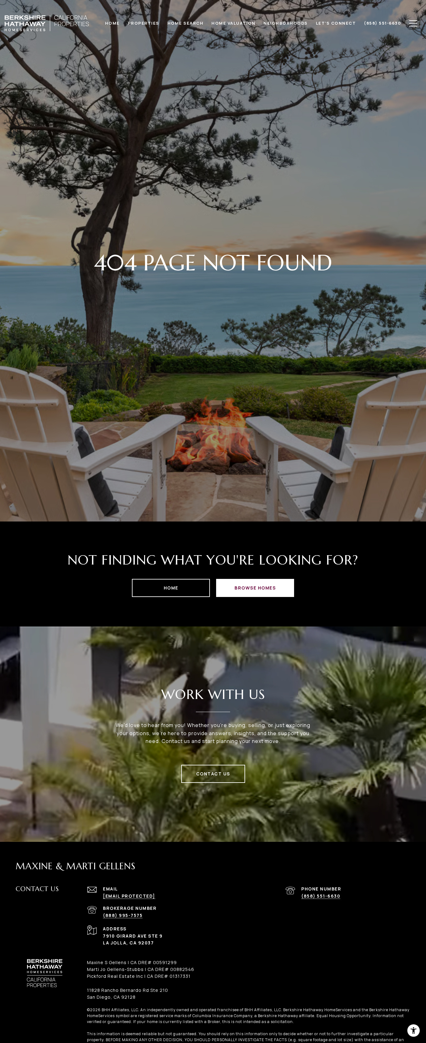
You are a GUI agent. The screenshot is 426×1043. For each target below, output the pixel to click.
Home (171, 588)
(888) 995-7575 (123, 915)
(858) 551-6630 (320, 896)
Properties (143, 23)
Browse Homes (255, 588)
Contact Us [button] (213, 774)
